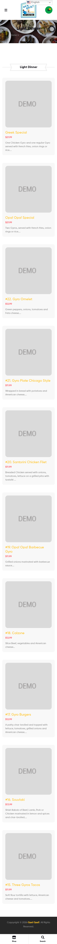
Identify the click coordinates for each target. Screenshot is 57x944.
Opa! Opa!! (33, 922)
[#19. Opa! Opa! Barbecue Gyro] (28, 519)
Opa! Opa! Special (19, 217)
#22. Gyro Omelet (18, 299)
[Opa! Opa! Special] (28, 189)
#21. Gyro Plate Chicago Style (27, 380)
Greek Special (16, 132)
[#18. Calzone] (28, 604)
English (35, 2)
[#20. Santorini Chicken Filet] (28, 433)
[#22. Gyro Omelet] (28, 270)
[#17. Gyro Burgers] (28, 686)
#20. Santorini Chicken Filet (26, 462)
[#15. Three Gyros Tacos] (28, 856)
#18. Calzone (14, 633)
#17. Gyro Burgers (18, 714)
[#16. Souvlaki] (28, 771)
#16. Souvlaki (15, 800)
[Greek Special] (28, 104)
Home (14, 35)
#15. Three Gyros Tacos (22, 885)
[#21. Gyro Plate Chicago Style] (28, 352)
